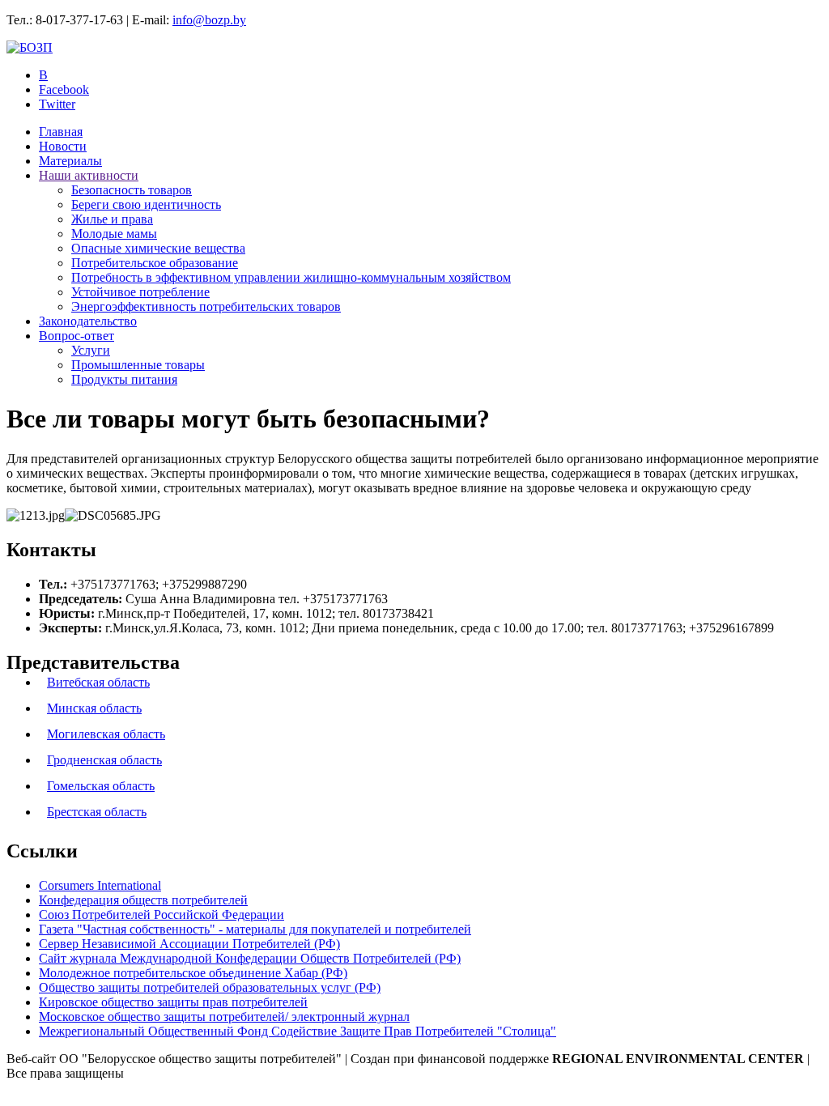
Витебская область (98, 682)
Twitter (57, 104)
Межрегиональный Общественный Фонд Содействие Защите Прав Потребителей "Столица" (297, 1031)
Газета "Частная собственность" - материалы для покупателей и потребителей (255, 929)
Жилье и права (112, 219)
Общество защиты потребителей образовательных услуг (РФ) (209, 987)
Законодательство (88, 321)
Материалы (70, 161)
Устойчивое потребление (140, 292)
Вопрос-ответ (76, 335)
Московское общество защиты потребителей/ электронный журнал (224, 1016)
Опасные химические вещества (158, 248)
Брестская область (97, 812)
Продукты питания (124, 379)
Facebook (64, 89)
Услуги (90, 350)
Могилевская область (106, 734)
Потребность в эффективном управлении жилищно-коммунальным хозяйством (291, 277)
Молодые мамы (114, 233)
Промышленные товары (138, 365)
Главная (61, 131)
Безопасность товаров (131, 190)
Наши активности (88, 175)
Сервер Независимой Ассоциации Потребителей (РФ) (189, 944)
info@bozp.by (209, 20)
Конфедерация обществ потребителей (143, 900)
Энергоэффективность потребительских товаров (206, 306)
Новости (63, 146)
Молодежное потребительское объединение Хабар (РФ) (193, 973)
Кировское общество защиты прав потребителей (173, 1002)
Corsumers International (100, 885)
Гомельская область (101, 786)
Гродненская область (104, 760)
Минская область (94, 708)
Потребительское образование (154, 263)
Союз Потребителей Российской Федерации (161, 914)
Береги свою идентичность (146, 204)
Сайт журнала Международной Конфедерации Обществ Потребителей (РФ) (250, 958)
